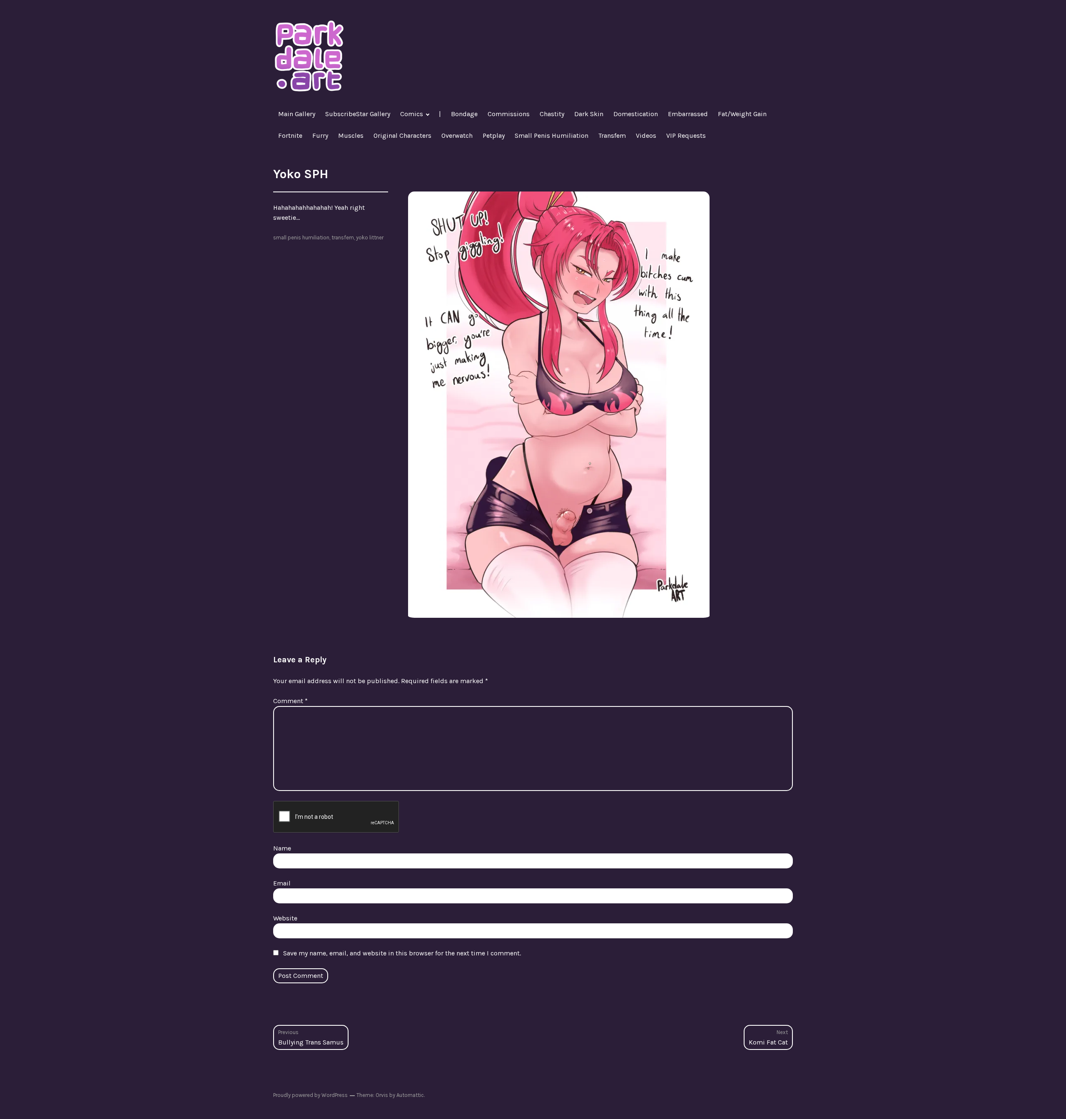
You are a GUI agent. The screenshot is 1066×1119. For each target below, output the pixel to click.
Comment (290, 701)
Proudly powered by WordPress (310, 1095)
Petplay (494, 135)
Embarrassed (688, 114)
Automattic (410, 1095)
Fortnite (290, 135)
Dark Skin (588, 114)
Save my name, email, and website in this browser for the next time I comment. (402, 953)
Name (282, 848)
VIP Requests (686, 135)
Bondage (464, 114)
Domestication (635, 114)
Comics (411, 114)
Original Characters (402, 135)
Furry (320, 135)
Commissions (509, 114)
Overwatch (457, 135)
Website (285, 918)
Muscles (351, 135)
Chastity (552, 114)
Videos (646, 135)
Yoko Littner (370, 237)
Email (282, 883)
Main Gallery (296, 114)
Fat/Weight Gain (742, 114)
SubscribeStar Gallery (357, 114)
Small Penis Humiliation (551, 135)
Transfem (612, 135)
